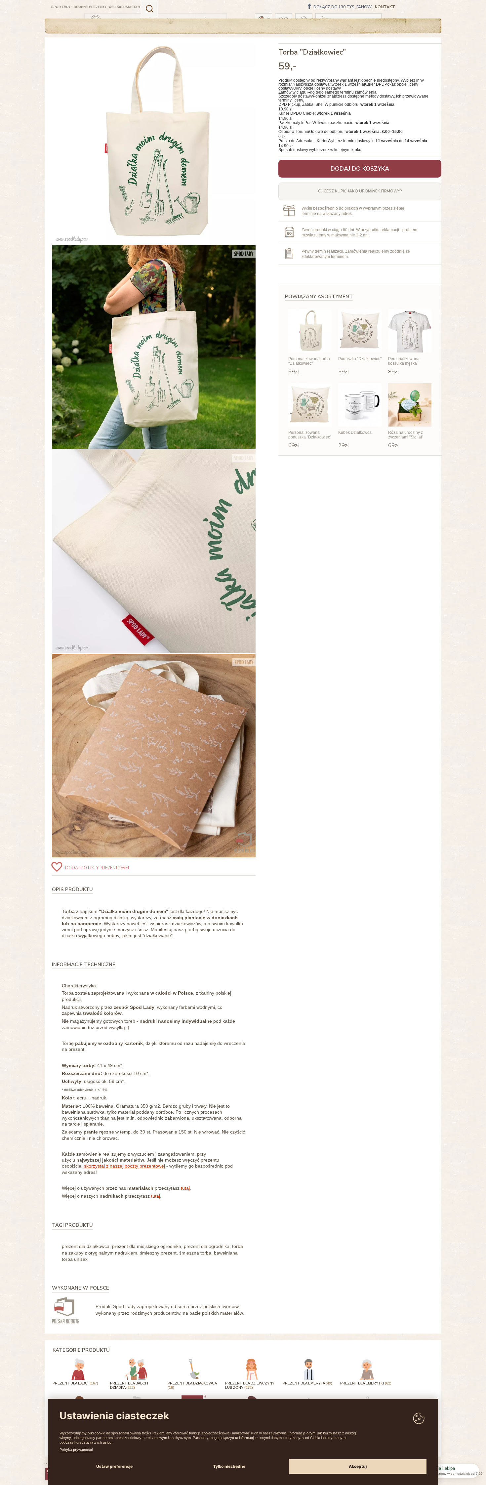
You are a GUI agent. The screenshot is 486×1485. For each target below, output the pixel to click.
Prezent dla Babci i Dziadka (129, 1385)
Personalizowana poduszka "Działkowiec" (309, 434)
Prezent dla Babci (75, 1383)
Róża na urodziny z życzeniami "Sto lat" (405, 434)
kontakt (385, 7)
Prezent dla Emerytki (365, 1383)
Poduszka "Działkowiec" (360, 358)
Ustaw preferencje (114, 1466)
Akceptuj (358, 1466)
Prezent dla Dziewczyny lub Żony (249, 1385)
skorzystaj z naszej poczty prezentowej (124, 1166)
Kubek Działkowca (355, 432)
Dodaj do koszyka (360, 169)
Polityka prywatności (76, 1450)
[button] (149, 8)
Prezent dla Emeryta (307, 1383)
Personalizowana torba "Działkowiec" (309, 361)
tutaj (185, 1188)
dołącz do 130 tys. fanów (342, 7)
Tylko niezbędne (229, 1466)
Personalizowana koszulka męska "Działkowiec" (404, 361)
